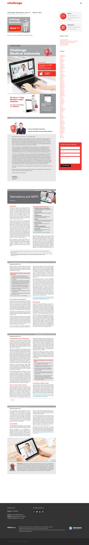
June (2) (61, 104)
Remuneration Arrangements (25, 531)
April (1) (61, 59)
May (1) (61, 57)
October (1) (62, 64)
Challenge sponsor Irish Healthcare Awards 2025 (69, 41)
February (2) (62, 89)
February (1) (62, 137)
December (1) (62, 55)
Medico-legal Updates (64, 43)
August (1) (62, 61)
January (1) (62, 83)
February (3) (62, 94)
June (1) (61, 69)
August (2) (62, 93)
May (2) (61, 79)
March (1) (61, 88)
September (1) (62, 87)
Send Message (65, 165)
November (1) (62, 56)
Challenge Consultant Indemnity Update (67, 42)
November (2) (62, 75)
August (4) (62, 103)
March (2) (61, 74)
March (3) (61, 136)
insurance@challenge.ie (17, 514)
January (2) (62, 65)
